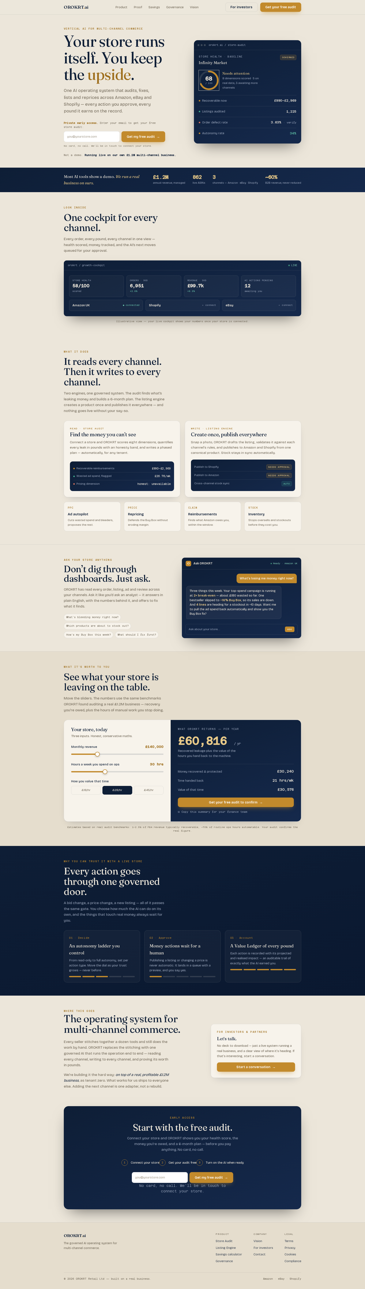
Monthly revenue (117, 747)
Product (121, 7)
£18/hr (86, 790)
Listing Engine (226, 1248)
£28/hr (117, 790)
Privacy (290, 1248)
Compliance (293, 1261)
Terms (289, 1241)
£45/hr (149, 790)
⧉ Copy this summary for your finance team (212, 811)
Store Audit (224, 1241)
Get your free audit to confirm (236, 802)
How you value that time (90, 781)
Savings (154, 7)
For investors (241, 7)
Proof (138, 7)
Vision (194, 7)
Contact (259, 1254)
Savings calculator (229, 1254)
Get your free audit (280, 7)
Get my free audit (143, 137)
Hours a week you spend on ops (117, 764)
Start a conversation (256, 1067)
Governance (175, 7)
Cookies (290, 1254)
